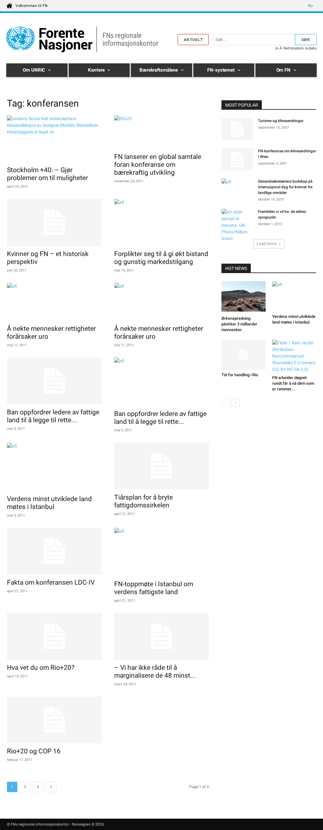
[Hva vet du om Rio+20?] (54, 636)
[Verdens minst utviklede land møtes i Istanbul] (54, 467)
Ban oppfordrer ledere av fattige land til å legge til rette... (53, 416)
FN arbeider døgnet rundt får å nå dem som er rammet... (293, 383)
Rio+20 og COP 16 (34, 751)
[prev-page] (225, 402)
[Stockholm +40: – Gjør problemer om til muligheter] (54, 138)
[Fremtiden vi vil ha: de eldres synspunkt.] (237, 225)
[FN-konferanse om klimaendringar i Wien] (237, 159)
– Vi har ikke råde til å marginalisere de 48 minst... (155, 671)
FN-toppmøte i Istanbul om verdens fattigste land (153, 588)
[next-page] (51, 787)
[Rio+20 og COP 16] (54, 720)
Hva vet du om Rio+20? (40, 667)
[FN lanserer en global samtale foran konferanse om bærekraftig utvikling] (161, 132)
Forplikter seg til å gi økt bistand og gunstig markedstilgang (161, 258)
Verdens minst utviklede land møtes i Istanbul (49, 503)
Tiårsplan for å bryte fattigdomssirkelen (143, 501)
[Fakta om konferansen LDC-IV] (54, 551)
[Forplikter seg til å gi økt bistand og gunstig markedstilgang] (161, 222)
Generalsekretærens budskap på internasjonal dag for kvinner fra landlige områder (285, 187)
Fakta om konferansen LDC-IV (51, 582)
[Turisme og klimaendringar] (237, 129)
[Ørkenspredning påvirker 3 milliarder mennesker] (243, 297)
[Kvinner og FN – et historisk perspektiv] (54, 222)
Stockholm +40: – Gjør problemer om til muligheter (47, 174)
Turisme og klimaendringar (280, 121)
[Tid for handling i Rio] (243, 355)
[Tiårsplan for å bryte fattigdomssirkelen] (161, 466)
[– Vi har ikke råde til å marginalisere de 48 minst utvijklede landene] (161, 636)
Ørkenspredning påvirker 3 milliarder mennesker (239, 324)
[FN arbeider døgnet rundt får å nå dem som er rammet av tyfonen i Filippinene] (294, 356)
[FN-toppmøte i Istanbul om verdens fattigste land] (161, 552)
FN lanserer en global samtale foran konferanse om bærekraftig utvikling (157, 164)
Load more (267, 243)
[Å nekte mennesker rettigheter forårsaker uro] (54, 302)
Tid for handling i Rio (239, 374)
